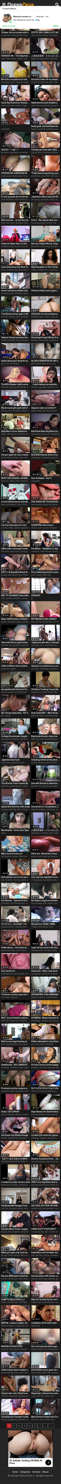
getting (51, 1279)
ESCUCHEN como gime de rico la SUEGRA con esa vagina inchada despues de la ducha (45, 1370)
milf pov (54, 176)
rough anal (26, 105)
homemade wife (45, 82)
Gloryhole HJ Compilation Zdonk (45, 806)
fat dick (4, 645)
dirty (19, 809)
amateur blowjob (23, 293)
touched (49, 1044)
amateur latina (8, 1091)
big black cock (49, 880)
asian (33, 410)
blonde (34, 340)
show (17, 481)
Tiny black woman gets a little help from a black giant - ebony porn (15, 314)
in (32, 880)
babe (58, 1161)
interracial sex (12, 457)
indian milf (36, 1302)
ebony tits (5, 950)
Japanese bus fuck (10, 760)
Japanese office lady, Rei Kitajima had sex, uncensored (45, 197)
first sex (5, 481)
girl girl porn (36, 152)
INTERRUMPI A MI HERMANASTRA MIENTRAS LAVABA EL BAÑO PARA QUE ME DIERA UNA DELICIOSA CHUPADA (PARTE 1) (45, 994)
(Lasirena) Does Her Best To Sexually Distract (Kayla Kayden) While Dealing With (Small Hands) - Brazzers (15, 267)
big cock (24, 457)
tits (28, 387)
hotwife (8, 880)
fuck (3, 762)
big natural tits (53, 246)
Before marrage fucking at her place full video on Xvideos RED (15, 1041)
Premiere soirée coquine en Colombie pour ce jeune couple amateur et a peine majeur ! (15, 1088)
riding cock (36, 1208)
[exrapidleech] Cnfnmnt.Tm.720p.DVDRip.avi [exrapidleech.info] (15, 689)
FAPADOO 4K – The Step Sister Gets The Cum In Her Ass (15, 56)
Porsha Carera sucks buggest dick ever (45, 1065)
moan (34, 82)
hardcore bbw (37, 715)
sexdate (54, 1255)
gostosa (43, 387)
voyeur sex (29, 1067)
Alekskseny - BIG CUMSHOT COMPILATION (15, 1065)
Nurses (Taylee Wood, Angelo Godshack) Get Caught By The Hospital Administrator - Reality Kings (45, 243)
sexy (8, 762)
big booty (13, 1396)
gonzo (47, 1255)
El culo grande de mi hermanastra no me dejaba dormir (15, 197)
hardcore (35, 434)
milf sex (5, 1020)
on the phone (37, 762)
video (12, 481)
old (2, 551)
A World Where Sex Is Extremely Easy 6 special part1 (15, 666)
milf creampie (53, 1372)
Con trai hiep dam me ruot (13, 525)
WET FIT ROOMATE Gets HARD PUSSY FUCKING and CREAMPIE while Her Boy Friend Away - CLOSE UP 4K (15, 595)
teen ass (27, 1044)
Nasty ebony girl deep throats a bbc (15, 361)
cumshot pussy (38, 1161)
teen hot (55, 856)
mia (54, 363)
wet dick (43, 1067)
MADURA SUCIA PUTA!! (12, 1346)
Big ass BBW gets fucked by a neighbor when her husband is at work (15, 1276)
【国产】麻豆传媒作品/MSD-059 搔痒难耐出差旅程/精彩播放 (15, 1159)
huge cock (28, 35)
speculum (52, 1138)
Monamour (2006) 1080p (43, 924)
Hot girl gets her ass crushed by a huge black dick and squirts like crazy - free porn (15, 455)
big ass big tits (19, 387)
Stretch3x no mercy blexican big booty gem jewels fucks (45, 314)
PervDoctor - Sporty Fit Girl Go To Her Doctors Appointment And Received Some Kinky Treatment (15, 900)
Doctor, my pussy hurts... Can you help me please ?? (45, 1159)
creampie (44, 669)
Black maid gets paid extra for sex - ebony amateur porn (15, 408)
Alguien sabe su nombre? (43, 408)
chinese (10, 1302)
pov (33, 1044)
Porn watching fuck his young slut (45, 572)
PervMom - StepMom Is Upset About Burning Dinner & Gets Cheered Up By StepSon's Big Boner (45, 548)
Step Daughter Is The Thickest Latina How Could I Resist (45, 267)
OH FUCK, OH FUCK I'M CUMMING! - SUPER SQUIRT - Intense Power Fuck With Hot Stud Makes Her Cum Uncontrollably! (45, 1205)
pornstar (50, 129)
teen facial (16, 105)
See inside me (8, 971)
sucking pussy (7, 293)
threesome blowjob (52, 152)
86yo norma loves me (11, 853)
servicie (23, 1349)
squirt (46, 528)
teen (3, 58)
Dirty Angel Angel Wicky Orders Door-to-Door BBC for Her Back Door (45, 337)
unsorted (5, 129)
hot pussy (53, 35)
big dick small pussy (40, 1185)
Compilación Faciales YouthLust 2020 (15, 1417)
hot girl (47, 950)
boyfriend (48, 762)
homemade (40, 363)
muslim (34, 387)
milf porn (35, 1091)
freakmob (55, 434)
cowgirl (12, 1208)
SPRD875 (35, 595)
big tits (20, 1208)
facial (33, 809)
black (52, 1185)
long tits (25, 1232)
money (28, 1326)
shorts (49, 223)
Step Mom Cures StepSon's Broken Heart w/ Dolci (15, 431)
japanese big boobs (40, 58)
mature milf (6, 809)
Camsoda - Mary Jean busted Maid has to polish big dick (45, 971)
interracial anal (43, 105)
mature (4, 1349)
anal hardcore (48, 1302)
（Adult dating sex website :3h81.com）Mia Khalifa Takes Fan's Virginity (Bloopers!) (45, 384)
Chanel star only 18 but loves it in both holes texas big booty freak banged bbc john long (15, 1393)
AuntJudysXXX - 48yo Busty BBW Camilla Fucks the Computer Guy (45, 713)
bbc (42, 645)
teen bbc (35, 645)
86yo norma (24, 856)
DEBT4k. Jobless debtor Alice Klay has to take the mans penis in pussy (15, 1323)
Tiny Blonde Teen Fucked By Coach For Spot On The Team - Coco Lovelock (15, 783)
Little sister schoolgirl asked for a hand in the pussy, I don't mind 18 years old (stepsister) (15, 548)
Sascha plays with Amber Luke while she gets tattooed (45, 1276)
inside (39, 1349)
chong (7, 715)
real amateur (48, 1208)
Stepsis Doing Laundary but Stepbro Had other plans (15, 337)
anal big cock (7, 974)
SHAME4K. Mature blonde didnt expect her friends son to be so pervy (45, 1018)
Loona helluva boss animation (15, 502)
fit (55, 622)
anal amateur (7, 199)
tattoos (34, 1279)
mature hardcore (53, 715)
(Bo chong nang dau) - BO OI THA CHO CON (15, 713)
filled (22, 1255)
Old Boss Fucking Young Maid (45, 689)
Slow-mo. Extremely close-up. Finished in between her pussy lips (45, 853)
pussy (45, 35)
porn (13, 82)
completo (5, 82)
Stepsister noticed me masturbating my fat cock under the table (45, 1393)
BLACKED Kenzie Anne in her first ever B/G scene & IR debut (45, 455)
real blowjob (29, 58)
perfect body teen (44, 622)
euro (49, 363)
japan (13, 669)
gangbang (12, 1419)
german (39, 1255)
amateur (5, 152)
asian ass (41, 410)
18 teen (4, 1396)
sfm (36, 1419)
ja (32, 598)
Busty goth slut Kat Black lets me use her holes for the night (45, 126)
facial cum (13, 1279)
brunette (55, 105)
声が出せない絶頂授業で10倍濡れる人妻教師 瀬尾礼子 (15, 924)
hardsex (53, 528)
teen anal (50, 1161)
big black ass (37, 317)
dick (13, 950)
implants (16, 1232)
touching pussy (38, 223)
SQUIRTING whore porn (42, 525)
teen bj (19, 82)
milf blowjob (46, 551)
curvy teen (6, 35)
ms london (14, 363)
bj (8, 363)
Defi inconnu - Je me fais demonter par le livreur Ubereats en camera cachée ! (15, 220)
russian (44, 1020)
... (45, 1426)
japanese (5, 669)
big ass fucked (19, 645)
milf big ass (11, 434)
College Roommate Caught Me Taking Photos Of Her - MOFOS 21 (15, 736)
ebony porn (6, 410)
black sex (26, 410)
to (32, 974)
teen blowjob (22, 340)
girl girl (4, 1255)
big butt (53, 58)
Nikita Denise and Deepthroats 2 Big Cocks (45, 103)
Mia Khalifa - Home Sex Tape (15, 830)
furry (19, 504)
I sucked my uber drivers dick (15, 1182)
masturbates (28, 1114)
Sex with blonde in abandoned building (45, 783)
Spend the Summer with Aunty (15, 806)
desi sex (14, 1372)
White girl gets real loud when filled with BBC (15, 1252)
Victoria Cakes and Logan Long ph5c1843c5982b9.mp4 (45, 290)
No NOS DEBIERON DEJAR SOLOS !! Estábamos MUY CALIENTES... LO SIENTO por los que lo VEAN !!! (45, 361)
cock (52, 317)
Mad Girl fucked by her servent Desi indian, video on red (45, 1299)
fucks (46, 317)
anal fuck (5, 105)
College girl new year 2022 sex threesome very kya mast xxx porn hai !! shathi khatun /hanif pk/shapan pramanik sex (45, 149)
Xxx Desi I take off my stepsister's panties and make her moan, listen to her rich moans (45, 79)
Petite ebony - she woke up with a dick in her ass (15, 947)
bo (2, 715)
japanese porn (8, 927)
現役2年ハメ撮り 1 (10, 149)
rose (41, 1419)
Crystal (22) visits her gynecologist (45, 1135)
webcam (10, 1114)
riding (33, 270)
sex (40, 786)
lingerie (54, 974)
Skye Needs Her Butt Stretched (45, 1111)
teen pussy (36, 35)
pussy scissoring (14, 270)
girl (2, 363)
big (24, 270)
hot (26, 974)
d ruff (51, 1232)
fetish (25, 575)
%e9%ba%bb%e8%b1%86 (13, 1161)
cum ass (35, 669)
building (56, 786)
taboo (47, 1396)
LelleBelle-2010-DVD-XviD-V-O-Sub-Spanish (45, 1323)
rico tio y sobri (19, 880)
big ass (53, 410)
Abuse (45, 1472)
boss (3, 504)
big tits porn (15, 246)
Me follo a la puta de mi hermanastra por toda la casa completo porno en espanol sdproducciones (15, 79)
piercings (43, 1279)
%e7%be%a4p (25, 1302)
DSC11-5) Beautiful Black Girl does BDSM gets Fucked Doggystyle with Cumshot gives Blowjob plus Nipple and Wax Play (15, 572)
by (10, 645)
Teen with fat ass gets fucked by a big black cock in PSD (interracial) (15, 642)
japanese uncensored (20, 152)
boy (10, 1349)
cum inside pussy (51, 1349)
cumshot (35, 551)
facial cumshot (38, 129)
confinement (21, 692)
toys (20, 575)
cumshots (50, 809)
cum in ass (21, 950)
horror (25, 246)
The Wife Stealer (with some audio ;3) (15, 384)
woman (4, 317)
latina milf (41, 1372)
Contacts (36, 1472)
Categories (25, 1472)
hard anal (5, 1372)
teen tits (5, 786)
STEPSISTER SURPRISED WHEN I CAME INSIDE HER (15, 173)
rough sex (14, 1020)
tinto (40, 927)
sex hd (4, 528)
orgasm (43, 1138)
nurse (43, 246)
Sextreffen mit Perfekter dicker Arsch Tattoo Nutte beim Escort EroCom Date (45, 1252)
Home (15, 1472)
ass (32, 1255)
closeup (34, 1138)
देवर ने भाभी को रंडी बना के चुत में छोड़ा (44, 1088)
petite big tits (16, 786)
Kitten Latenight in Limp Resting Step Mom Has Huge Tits (45, 1041)
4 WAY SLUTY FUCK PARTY (43, 1229)
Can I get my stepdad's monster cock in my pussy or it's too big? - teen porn (45, 877)
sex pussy (35, 199)
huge (33, 1349)
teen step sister (12, 551)
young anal (27, 598)
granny (8, 856)
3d (32, 1419)
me (2, 880)
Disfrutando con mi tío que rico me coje (15, 877)
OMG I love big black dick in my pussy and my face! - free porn (45, 1182)
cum (5, 1279)
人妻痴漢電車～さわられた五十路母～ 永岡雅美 (45, 56)
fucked (44, 692)
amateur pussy (15, 622)
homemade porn (48, 1091)
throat (4, 1138)
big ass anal (24, 1396)
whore (34, 528)
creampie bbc (51, 645)
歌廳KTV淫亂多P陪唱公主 (13, 1299)
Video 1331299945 (10, 1111)
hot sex (26, 176)
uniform (24, 739)
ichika (10, 528)
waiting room (37, 950)
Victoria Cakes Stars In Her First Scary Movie (15, 243)
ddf (58, 340)
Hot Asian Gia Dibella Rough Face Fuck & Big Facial (15, 1135)
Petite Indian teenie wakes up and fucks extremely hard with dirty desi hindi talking (15, 1370)
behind (51, 387)
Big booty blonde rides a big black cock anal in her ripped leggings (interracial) (45, 736)
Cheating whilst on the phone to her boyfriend (45, 760)
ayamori (25, 528)
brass (45, 927)
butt (33, 622)
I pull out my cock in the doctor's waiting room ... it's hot (45, 947)
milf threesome (17, 903)
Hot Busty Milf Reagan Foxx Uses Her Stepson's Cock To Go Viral (15, 1205)
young (43, 434)
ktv (16, 1302)
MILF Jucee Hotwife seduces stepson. (15, 1018)
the (54, 223)
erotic (4, 692)
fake (3, 434)
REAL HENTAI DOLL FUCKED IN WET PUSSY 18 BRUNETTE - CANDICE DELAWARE (15, 619)
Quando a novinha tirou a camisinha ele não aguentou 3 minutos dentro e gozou (45, 666)
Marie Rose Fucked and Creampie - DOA (45, 1417)
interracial (43, 340)
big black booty (52, 739)
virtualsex (26, 809)
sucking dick (21, 927)
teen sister (11, 58)
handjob (56, 551)
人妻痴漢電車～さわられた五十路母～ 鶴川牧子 (45, 830)
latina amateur (38, 997)
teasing (26, 622)
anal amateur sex (14, 1044)
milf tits (4, 1208)
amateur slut (21, 223)
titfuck (27, 1208)
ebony (12, 317)
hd (48, 434)
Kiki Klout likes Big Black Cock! (45, 431)
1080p (34, 927)
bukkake (21, 1419)
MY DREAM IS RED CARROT (44, 619)
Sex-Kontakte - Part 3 (41, 478)
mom (41, 1044)
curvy (3, 270)
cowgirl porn (43, 270)
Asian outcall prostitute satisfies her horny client (15, 290)
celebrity (5, 246)
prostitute (35, 176)
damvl (17, 528)
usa (55, 903)
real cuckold (13, 1255)
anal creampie (38, 1114)
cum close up (44, 856)
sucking (44, 833)
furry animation (29, 504)
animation (11, 504)
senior (15, 856)
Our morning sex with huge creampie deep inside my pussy (45, 1346)
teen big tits (17, 35)
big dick (51, 1067)
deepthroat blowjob (17, 1138)
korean (10, 692)
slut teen (10, 223)
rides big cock (37, 739)
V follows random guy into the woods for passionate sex (15, 994)
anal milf (45, 176)
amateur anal (16, 1067)
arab (3, 833)
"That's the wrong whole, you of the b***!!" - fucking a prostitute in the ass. (45, 173)
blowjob (45, 199)
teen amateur (21, 199)
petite (20, 58)
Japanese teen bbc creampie (45, 642)
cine (51, 927)
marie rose (49, 1419)
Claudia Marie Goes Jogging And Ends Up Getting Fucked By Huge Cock (15, 1229)
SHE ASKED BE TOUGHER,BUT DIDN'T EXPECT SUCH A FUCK (45, 502)
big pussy (38, 880)
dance (18, 1114)
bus (22, 762)
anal (33, 105)
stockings (35, 457)
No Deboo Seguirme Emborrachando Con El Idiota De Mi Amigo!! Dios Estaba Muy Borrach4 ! (45, 900)
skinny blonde (29, 786)
